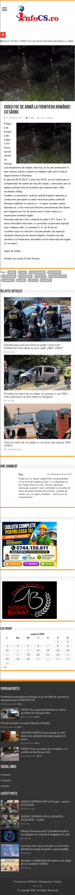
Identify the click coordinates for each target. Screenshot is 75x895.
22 (58, 654)
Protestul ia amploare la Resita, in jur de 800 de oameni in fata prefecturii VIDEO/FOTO (35, 698)
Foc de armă (37, 272)
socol (33, 280)
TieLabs (57, 881)
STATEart (32, 881)
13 (38, 650)
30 (41, 756)
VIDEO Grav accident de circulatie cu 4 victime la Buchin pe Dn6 (44, 750)
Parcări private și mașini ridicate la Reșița (25, 723)
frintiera (54, 272)
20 (38, 654)
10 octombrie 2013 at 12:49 (59, 474)
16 (67, 650)
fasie (22, 272)
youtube (5, 786)
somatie (46, 280)
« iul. (4, 667)
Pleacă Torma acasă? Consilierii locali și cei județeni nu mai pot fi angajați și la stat (45, 833)
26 (28, 659)
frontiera (9, 276)
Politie (14, 41)
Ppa (21, 474)
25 (18, 659)
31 (39, 743)
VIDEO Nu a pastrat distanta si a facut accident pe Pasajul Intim (43, 711)
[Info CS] (37, 13)
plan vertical (58, 276)
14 (48, 650)
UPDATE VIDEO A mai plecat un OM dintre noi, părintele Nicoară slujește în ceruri (43, 736)
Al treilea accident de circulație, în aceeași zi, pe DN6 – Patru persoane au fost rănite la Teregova (36, 395)
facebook (5, 774)
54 (21, 704)
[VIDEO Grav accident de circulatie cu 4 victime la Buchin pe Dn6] (10, 754)
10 (7, 650)
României (8, 280)
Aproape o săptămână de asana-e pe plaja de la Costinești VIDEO (46, 862)
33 (21, 727)
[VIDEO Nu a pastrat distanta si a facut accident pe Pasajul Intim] (10, 713)
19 (28, 654)
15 (58, 650)
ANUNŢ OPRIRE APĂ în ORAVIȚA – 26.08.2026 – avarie (43, 818)
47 (39, 717)
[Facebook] (37, 886)
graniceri (25, 276)
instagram (6, 780)
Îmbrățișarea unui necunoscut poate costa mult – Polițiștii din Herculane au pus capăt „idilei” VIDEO (33, 346)
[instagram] (40, 886)
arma (12, 272)
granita (40, 276)
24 (7, 659)
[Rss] (34, 886)
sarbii (21, 280)
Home (6, 41)
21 (48, 654)
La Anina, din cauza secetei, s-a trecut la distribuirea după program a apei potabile (45, 847)
